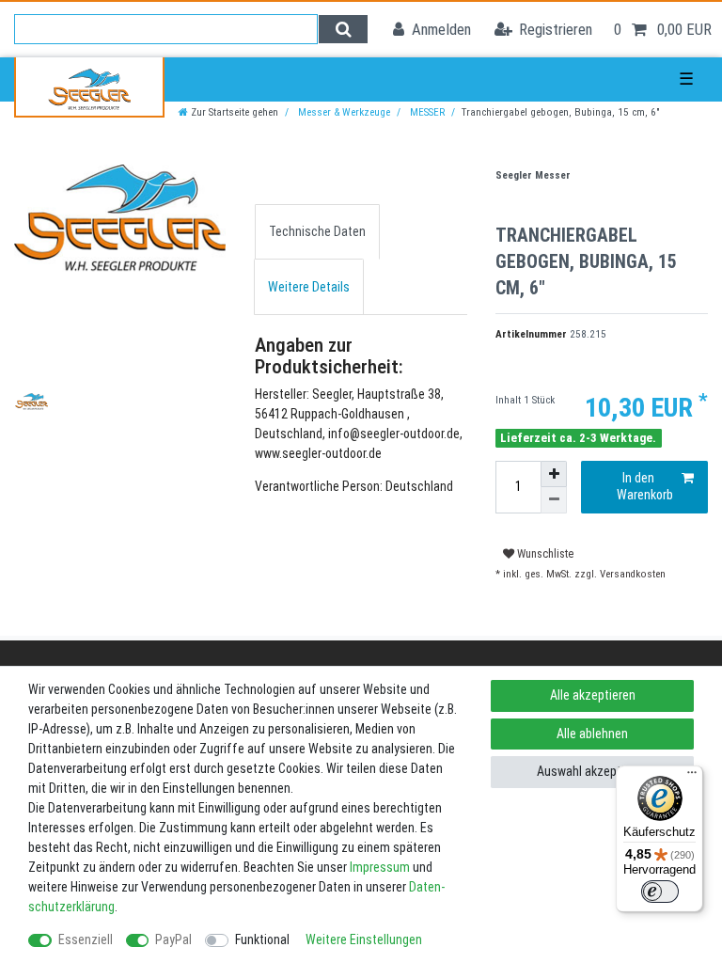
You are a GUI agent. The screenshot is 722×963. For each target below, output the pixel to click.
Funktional (262, 939)
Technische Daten (317, 231)
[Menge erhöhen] (554, 474)
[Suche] (343, 29)
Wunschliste (543, 553)
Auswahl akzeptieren (592, 771)
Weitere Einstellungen (364, 939)
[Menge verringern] (554, 500)
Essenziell (85, 939)
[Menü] (692, 777)
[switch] (660, 891)
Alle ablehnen (592, 733)
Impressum (380, 867)
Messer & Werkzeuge (342, 112)
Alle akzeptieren (593, 695)
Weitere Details (309, 286)
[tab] (317, 232)
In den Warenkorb (645, 486)
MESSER (426, 112)
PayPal (173, 939)
